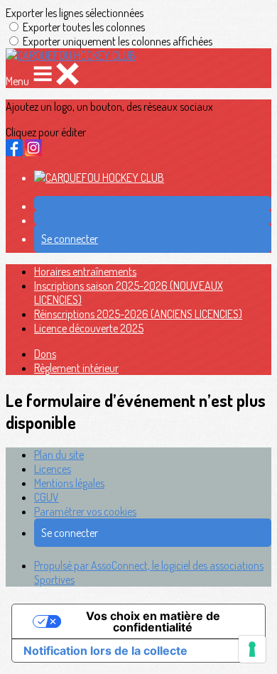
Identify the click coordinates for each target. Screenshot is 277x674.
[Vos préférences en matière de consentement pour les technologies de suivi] (252, 649)
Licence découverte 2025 (88, 328)
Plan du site (59, 454)
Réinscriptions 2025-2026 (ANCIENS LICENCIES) (138, 314)
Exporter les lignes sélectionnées (74, 13)
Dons (45, 354)
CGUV (46, 497)
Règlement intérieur (76, 368)
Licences (52, 469)
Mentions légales (69, 483)
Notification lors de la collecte (105, 650)
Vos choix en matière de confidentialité (153, 621)
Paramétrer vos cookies (85, 511)
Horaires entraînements (85, 271)
